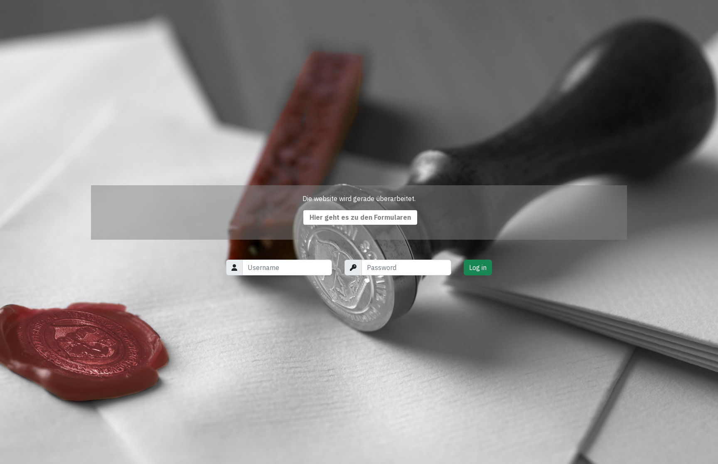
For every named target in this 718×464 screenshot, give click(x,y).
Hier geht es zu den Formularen (360, 217)
